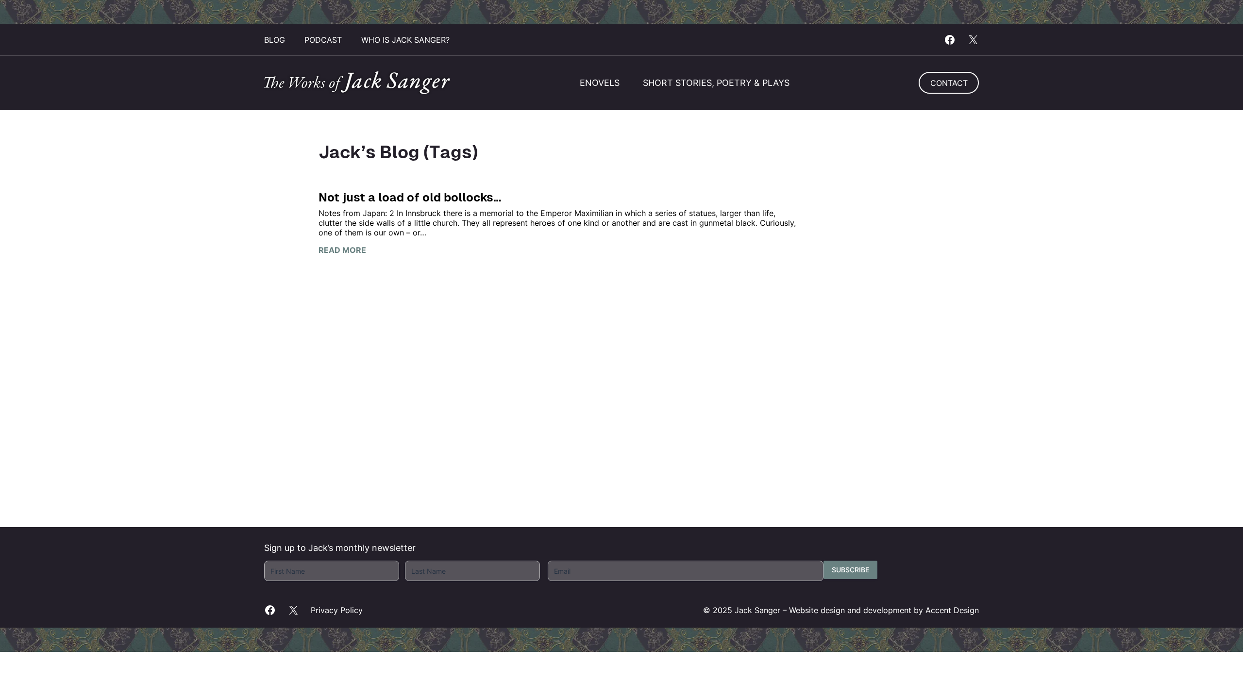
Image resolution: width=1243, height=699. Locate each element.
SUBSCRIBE (850, 570)
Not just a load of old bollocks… (410, 197)
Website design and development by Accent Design (884, 610)
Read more (342, 250)
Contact (949, 83)
